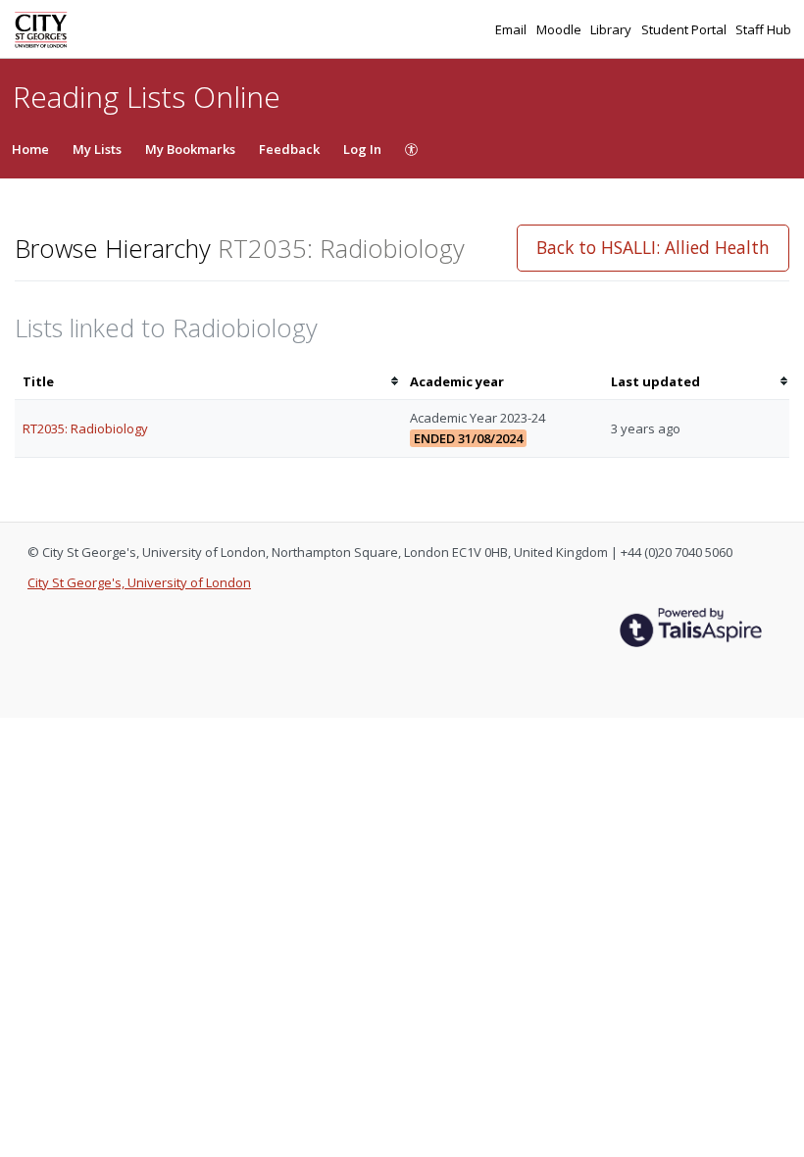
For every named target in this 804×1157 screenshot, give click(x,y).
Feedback (289, 149)
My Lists (97, 149)
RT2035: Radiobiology (85, 428)
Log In (362, 149)
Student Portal (685, 29)
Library (612, 29)
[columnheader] (208, 382)
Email (512, 29)
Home (30, 149)
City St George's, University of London (139, 582)
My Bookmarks (190, 149)
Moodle (560, 29)
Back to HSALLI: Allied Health (653, 247)
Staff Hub (763, 29)
